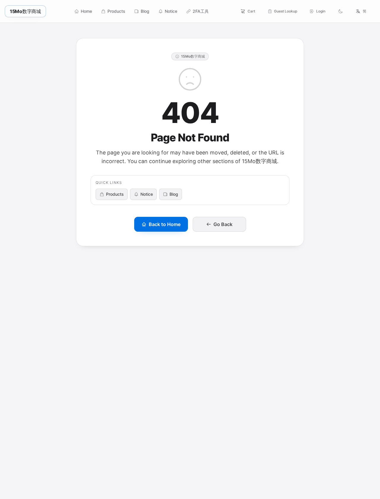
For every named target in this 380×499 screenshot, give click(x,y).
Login (320, 11)
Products (115, 194)
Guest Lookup (285, 11)
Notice (146, 194)
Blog (174, 194)
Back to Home (164, 224)
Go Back (222, 224)
